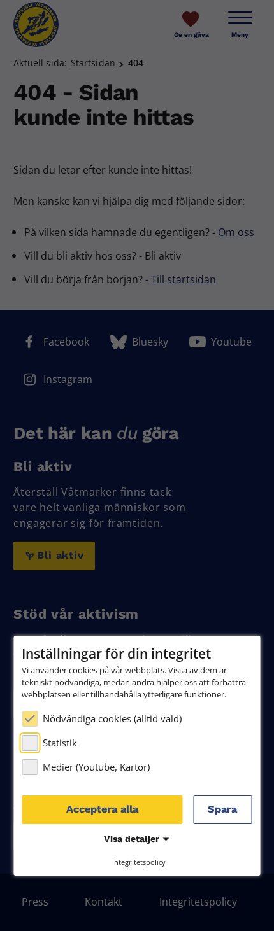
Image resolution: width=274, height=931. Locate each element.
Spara (222, 809)
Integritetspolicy (139, 862)
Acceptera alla (102, 809)
